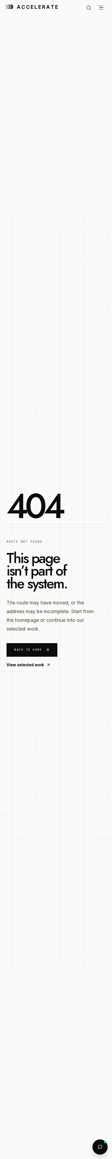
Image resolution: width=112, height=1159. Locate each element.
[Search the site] (89, 8)
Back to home (28, 650)
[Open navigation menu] (101, 8)
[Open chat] (100, 1147)
